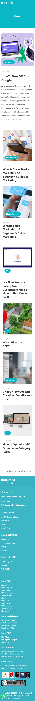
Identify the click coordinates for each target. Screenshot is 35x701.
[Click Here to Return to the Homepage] (7, 3)
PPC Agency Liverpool (9, 640)
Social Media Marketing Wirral (12, 651)
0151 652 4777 (18, 497)
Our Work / (22, 666)
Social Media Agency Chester (12, 657)
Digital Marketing (13, 214)
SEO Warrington (7, 593)
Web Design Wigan (8, 628)
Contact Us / (13, 666)
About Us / (5, 666)
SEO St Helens (6, 596)
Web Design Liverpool (9, 623)
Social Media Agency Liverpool (12, 654)
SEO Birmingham (7, 606)
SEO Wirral (5, 585)
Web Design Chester (8, 625)
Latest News (9, 62)
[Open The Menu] (32, 3)
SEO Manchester (7, 609)
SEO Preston (5, 601)
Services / (5, 668)
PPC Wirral (5, 637)
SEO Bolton (5, 603)
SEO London (5, 611)
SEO (7, 271)
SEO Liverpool (6, 588)
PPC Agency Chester (9, 642)
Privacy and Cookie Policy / (18, 668)
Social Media (11, 158)
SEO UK (4, 598)
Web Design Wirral (8, 620)
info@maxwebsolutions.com (13, 505)
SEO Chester (6, 590)
